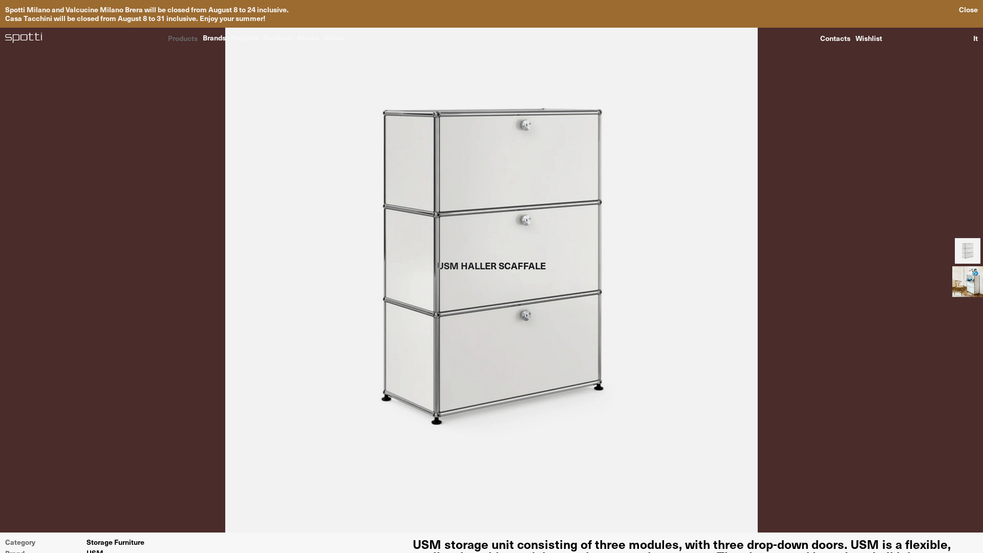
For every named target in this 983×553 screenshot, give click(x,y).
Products (183, 37)
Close (968, 9)
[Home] (23, 38)
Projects (245, 37)
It (975, 37)
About (334, 37)
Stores (308, 37)
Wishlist (869, 37)
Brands (214, 37)
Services (278, 37)
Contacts (835, 37)
